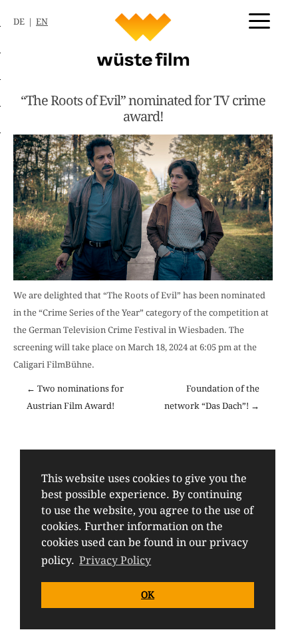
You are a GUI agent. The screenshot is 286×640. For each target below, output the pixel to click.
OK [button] (147, 594)
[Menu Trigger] (259, 20)
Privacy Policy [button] (115, 560)
